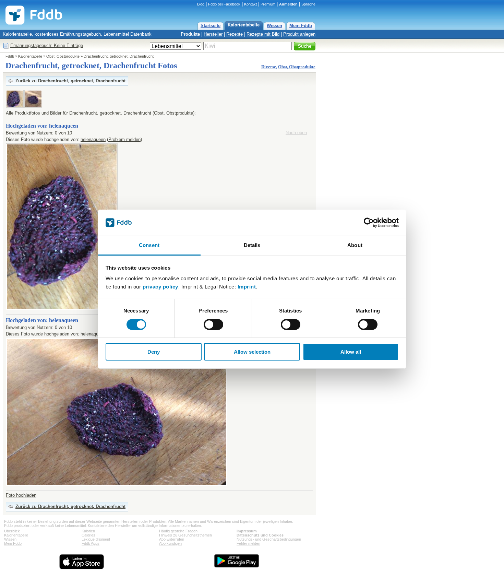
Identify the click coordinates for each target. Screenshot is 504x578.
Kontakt (250, 4)
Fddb (9, 56)
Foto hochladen (21, 495)
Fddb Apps (90, 543)
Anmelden (288, 4)
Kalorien (88, 531)
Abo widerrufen (171, 539)
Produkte (190, 34)
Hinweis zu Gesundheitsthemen (185, 535)
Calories (88, 535)
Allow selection (252, 352)
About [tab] (354, 245)
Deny (153, 352)
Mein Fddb (300, 25)
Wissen (274, 25)
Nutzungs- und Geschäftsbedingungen (269, 539)
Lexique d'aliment (96, 539)
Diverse (268, 66)
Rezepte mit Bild (263, 34)
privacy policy (160, 287)
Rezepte (234, 34)
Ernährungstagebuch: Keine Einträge (46, 45)
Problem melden (124, 139)
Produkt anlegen (299, 34)
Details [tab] (252, 245)
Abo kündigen (170, 543)
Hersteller (213, 34)
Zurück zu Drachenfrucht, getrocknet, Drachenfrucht (70, 80)
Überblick (12, 531)
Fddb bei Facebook (224, 4)
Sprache (308, 4)
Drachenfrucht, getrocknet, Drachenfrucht (119, 56)
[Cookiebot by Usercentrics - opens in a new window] (369, 222)
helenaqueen (93, 139)
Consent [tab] (149, 245)
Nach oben (296, 132)
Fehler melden (248, 543)
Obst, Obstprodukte (63, 56)
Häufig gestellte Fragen (178, 531)
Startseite (210, 25)
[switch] (213, 324)
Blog (200, 4)
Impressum (247, 531)
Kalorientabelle (244, 24)
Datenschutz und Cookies (260, 535)
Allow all (350, 352)
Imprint (247, 287)
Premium (268, 4)
